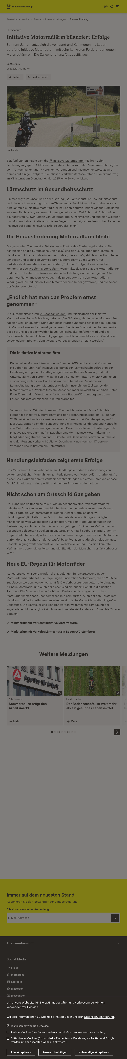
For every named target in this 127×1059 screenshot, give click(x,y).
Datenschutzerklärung (99, 1016)
